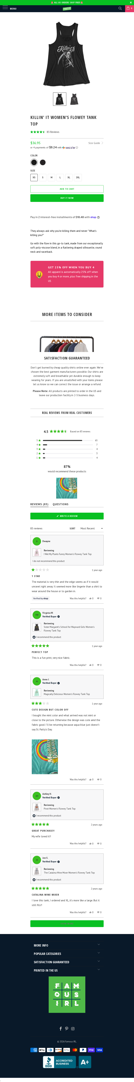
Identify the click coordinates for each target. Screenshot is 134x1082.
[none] (59, 99)
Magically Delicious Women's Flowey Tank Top (67, 694)
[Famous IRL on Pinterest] (66, 1029)
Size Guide (94, 143)
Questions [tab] (61, 505)
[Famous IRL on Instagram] (73, 1029)
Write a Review (73, 516)
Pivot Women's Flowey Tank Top (60, 808)
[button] (67, 132)
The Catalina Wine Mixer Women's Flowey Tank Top (69, 872)
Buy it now (67, 197)
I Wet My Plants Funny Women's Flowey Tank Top (68, 554)
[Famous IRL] (67, 8)
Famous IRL (70, 1041)
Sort (73, 528)
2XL (78, 177)
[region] (67, 488)
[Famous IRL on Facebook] (60, 1029)
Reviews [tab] (39, 505)
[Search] (120, 8)
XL (69, 177)
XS (34, 177)
